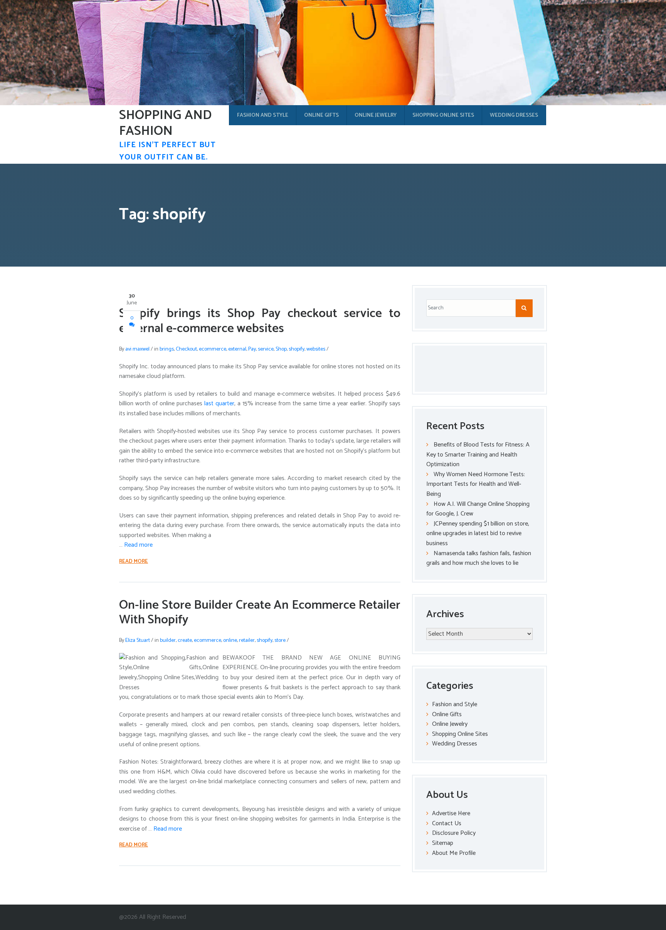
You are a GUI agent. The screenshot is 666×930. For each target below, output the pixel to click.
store (280, 640)
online (230, 640)
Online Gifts (321, 115)
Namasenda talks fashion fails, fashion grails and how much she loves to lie (478, 558)
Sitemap (442, 843)
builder (168, 640)
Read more (138, 545)
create (185, 640)
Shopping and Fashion (165, 123)
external (237, 349)
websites (315, 349)
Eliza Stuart (137, 640)
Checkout (186, 349)
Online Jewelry (376, 115)
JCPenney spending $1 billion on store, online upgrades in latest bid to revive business (477, 534)
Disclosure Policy (454, 833)
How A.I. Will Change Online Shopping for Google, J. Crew (478, 509)
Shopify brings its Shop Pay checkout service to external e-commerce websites (259, 321)
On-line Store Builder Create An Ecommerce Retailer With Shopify (259, 612)
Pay (252, 349)
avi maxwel (137, 349)
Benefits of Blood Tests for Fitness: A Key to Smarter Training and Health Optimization (478, 455)
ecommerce (212, 349)
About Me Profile (454, 853)
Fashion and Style (262, 115)
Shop (281, 349)
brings (167, 349)
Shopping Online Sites (443, 115)
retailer (247, 640)
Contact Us (446, 823)
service (266, 349)
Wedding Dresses (514, 115)
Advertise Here (451, 813)
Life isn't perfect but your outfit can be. (167, 151)
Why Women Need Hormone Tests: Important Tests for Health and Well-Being (475, 484)
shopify (296, 349)
